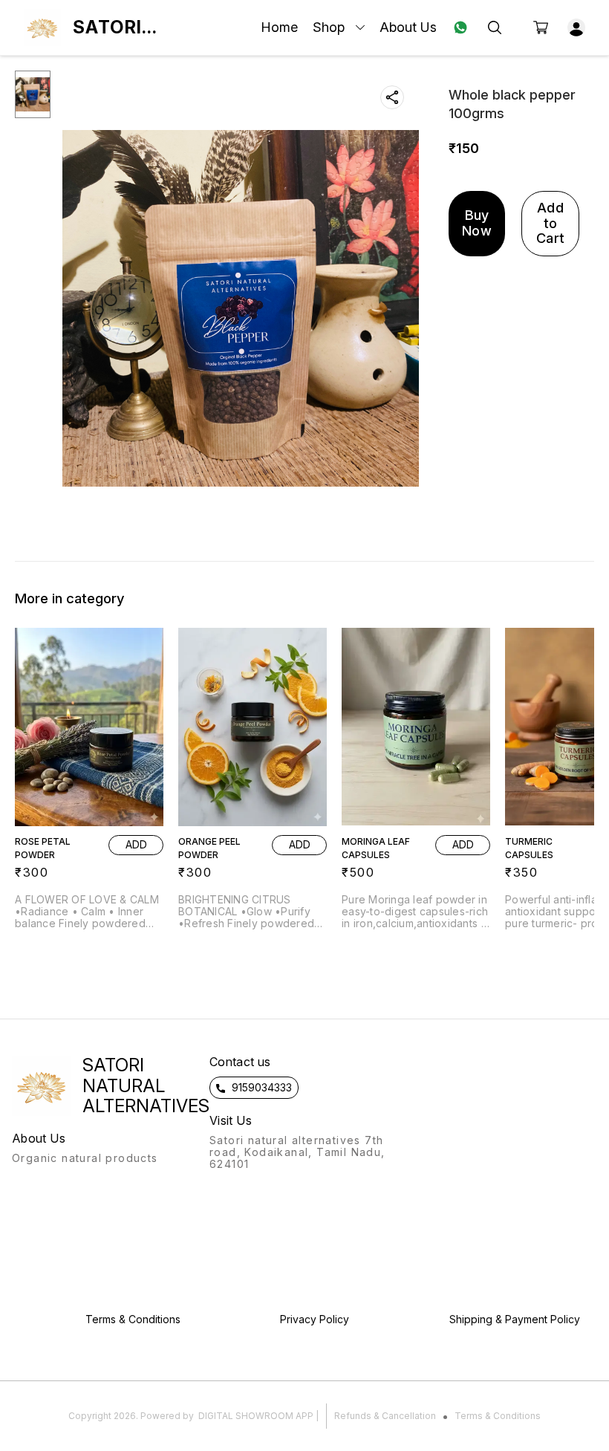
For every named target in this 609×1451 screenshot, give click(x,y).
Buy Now (477, 222)
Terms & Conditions (498, 1415)
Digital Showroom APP (255, 1415)
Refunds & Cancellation (385, 1415)
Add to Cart (550, 223)
